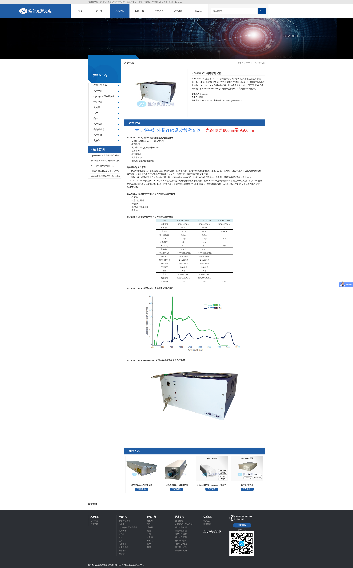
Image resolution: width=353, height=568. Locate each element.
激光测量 (97, 102)
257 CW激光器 (247, 485)
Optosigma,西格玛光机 (104, 96)
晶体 (95, 118)
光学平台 (97, 91)
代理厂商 (139, 11)
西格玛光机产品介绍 (183, 524)
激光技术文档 (181, 551)
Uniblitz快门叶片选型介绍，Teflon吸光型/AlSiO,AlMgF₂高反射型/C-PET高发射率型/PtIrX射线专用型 (105, 176)
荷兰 (149, 544)
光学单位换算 (181, 541)
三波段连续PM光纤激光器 (177, 485)
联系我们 (178, 11)
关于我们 (100, 11)
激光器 (96, 107)
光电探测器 (99, 129)
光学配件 (97, 135)
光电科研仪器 (107, 504)
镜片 (95, 113)
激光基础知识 (181, 544)
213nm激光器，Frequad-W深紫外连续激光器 (211, 486)
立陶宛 (150, 537)
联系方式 (207, 521)
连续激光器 (259, 63)
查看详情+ (141, 489)
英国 (149, 547)
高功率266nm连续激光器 (141, 485)
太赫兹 (96, 140)
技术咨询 (159, 11)
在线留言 (207, 524)
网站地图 (242, 525)
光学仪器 (97, 124)
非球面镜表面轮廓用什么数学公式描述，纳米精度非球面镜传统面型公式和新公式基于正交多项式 (105, 161)
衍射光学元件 (100, 85)
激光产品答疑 (181, 531)
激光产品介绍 (181, 527)
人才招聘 (94, 524)
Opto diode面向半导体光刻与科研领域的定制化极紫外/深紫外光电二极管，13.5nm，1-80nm (104, 156)
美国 (149, 534)
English (198, 11)
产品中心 (119, 11)
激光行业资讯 (181, 547)
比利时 (150, 521)
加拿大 (150, 541)
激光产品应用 (181, 537)
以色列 (150, 527)
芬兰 (149, 524)
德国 (149, 531)
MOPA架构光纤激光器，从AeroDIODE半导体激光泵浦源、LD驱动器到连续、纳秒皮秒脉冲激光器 (105, 166)
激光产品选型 (181, 534)
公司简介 (94, 521)
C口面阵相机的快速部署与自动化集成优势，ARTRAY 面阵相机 (104, 171)
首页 (80, 11)
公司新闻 (179, 521)
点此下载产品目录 (212, 531)
